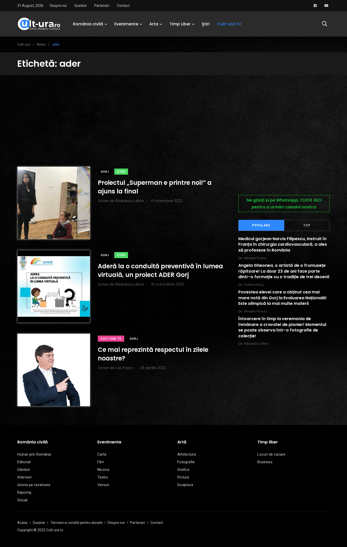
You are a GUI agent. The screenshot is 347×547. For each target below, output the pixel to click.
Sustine (80, 6)
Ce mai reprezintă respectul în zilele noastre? (153, 353)
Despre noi (58, 6)
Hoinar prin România (34, 454)
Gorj (105, 171)
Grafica (183, 469)
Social (22, 500)
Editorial (23, 462)
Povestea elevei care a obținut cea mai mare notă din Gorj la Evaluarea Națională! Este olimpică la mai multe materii (282, 298)
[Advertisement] (173, 113)
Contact (123, 6)
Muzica (103, 469)
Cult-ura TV (229, 24)
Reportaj (24, 492)
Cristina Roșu (254, 285)
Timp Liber (180, 24)
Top (306, 225)
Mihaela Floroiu (255, 258)
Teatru (102, 477)
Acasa (22, 523)
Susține (39, 523)
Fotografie (186, 462)
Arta (153, 24)
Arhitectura (186, 454)
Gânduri (23, 469)
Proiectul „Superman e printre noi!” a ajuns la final (155, 186)
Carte (101, 454)
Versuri (103, 485)
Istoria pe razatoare (33, 485)
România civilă (88, 24)
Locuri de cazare (271, 454)
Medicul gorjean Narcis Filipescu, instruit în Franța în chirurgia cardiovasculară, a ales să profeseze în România (282, 244)
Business (265, 462)
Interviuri (24, 477)
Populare (261, 225)
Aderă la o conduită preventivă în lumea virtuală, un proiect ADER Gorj (160, 270)
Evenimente (126, 24)
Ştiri (206, 24)
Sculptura (185, 485)
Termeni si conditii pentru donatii (76, 523)
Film (100, 462)
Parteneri (101, 6)
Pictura (183, 477)
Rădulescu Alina (256, 343)
